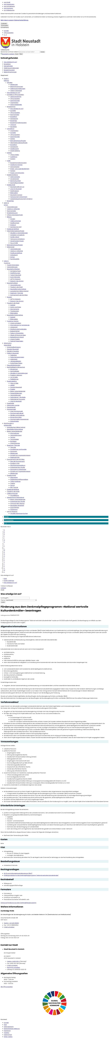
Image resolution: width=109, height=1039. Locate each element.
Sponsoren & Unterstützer (18, 469)
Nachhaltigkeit (14, 371)
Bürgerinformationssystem (18, 123)
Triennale (13, 447)
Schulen (12, 219)
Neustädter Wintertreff (17, 505)
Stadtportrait (11, 185)
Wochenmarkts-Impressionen (19, 419)
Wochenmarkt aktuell (16, 413)
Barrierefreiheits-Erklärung (12, 1029)
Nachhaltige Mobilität (16, 183)
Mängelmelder (8, 66)
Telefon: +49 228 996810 (11, 923)
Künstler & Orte (14, 463)
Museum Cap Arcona (16, 281)
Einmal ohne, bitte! (16, 417)
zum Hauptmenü (9, 4)
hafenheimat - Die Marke (18, 397)
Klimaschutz (14, 369)
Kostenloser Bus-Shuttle (17, 467)
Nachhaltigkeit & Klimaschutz (16, 367)
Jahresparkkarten (15, 361)
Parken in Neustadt (13, 353)
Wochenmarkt (11, 409)
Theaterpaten (14, 311)
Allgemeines (14, 477)
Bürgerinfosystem (9, 70)
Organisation (14, 103)
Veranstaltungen (12, 207)
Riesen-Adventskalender (17, 391)
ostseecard (13, 327)
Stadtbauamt (14, 149)
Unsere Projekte (15, 339)
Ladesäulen (13, 359)
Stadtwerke (10, 403)
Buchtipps (13, 441)
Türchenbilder (14, 439)
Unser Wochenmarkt (16, 411)
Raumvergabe (14, 115)
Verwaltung (10, 129)
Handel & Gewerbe (13, 351)
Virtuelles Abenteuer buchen (19, 513)
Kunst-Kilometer (15, 277)
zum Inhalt (7, 2)
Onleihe (12, 483)
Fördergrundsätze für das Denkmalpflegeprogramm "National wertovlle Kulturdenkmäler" (31, 875)
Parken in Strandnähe (16, 333)
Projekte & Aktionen (16, 375)
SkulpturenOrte (14, 457)
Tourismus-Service (12, 321)
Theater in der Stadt (16, 287)
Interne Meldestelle (16, 105)
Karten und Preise (15, 307)
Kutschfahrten (14, 507)
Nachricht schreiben (13, 967)
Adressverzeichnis (15, 97)
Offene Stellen (14, 155)
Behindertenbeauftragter (18, 141)
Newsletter (13, 127)
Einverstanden (4, 25)
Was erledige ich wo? (10, 62)
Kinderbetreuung (12, 213)
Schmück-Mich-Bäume (17, 503)
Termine (12, 437)
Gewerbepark (11, 407)
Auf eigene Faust (15, 271)
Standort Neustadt (13, 349)
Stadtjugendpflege (13, 229)
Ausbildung (13, 157)
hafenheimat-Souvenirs (17, 399)
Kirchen (12, 257)
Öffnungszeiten (8, 33)
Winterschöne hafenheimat (15, 497)
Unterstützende (15, 443)
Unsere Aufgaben (15, 323)
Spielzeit (12, 305)
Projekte (12, 389)
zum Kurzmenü (8, 8)
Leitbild (12, 385)
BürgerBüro (7, 64)
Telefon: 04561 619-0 (13, 961)
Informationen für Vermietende (19, 325)
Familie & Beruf (14, 237)
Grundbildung (14, 495)
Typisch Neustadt (15, 275)
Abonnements (14, 309)
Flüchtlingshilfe (14, 259)
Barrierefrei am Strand (17, 337)
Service (12, 485)
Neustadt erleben (12, 283)
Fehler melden (8, 1037)
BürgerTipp (13, 121)
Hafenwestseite (15, 177)
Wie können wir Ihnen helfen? (10, 52)
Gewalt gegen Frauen (17, 241)
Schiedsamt (14, 255)
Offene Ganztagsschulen (15, 215)
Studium (12, 159)
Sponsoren (13, 451)
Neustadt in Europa (16, 195)
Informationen (14, 433)
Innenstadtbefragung (14, 347)
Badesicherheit (14, 331)
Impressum (7, 1031)
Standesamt (14, 119)
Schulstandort (14, 179)
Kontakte (13, 111)
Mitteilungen (14, 85)
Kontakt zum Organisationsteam (20, 455)
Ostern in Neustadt (16, 91)
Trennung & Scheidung (17, 239)
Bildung (9, 217)
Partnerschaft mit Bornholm (18, 197)
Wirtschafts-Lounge (13, 405)
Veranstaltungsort (16, 435)
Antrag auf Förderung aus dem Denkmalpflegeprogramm (18, 903)
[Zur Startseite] (21, 48)
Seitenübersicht (8, 1027)
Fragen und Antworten (17, 173)
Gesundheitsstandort (13, 365)
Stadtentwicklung (12, 175)
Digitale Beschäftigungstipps (19, 479)
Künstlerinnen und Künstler (18, 449)
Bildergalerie (14, 193)
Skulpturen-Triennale (16, 293)
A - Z (5, 35)
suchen (3, 602)
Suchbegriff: (4, 598)
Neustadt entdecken (13, 269)
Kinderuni (13, 225)
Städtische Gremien (16, 165)
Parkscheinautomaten (17, 357)
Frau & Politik (14, 243)
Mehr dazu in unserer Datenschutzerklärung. (14, 20)
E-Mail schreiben (9, 927)
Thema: (3, 600)
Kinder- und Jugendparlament (19, 169)
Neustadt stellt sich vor (17, 187)
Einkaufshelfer (14, 421)
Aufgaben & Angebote (17, 235)
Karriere (12, 139)
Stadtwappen (14, 191)
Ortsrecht (13, 125)
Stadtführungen (15, 273)
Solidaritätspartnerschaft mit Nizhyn (21, 199)
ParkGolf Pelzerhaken (16, 341)
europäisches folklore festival (19, 291)
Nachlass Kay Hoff (15, 227)
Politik (8, 161)
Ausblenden (4, 23)
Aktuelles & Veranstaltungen (19, 233)
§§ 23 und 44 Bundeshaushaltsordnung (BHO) (18, 873)
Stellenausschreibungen (11, 68)
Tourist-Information (13, 265)
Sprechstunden (15, 101)
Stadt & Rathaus (9, 581)
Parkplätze (13, 355)
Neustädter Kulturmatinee (18, 289)
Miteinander (10, 247)
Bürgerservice (11, 107)
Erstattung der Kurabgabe (18, 329)
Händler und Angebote (17, 415)
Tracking (6, 1033)
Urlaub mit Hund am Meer (18, 335)
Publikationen (14, 379)
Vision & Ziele (14, 383)
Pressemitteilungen (16, 393)
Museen (9, 297)
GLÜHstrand (13, 509)
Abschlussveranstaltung (17, 465)
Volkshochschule (15, 221)
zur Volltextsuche (9, 10)
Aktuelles (9, 83)
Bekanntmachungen (10, 72)
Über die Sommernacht (17, 461)
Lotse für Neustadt (16, 189)
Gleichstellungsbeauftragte (18, 143)
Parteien (12, 171)
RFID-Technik (14, 487)
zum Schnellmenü (9, 6)
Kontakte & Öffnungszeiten (15, 95)
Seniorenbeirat (14, 167)
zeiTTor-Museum (15, 279)
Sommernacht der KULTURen (19, 295)
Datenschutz (8, 1035)
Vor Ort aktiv (14, 377)
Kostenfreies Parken (16, 363)
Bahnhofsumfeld (15, 181)
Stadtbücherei (14, 223)
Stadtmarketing (15, 151)
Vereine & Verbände (13, 209)
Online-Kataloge (15, 481)
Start (5, 579)
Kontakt (6, 31)
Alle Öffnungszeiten (7, 987)
